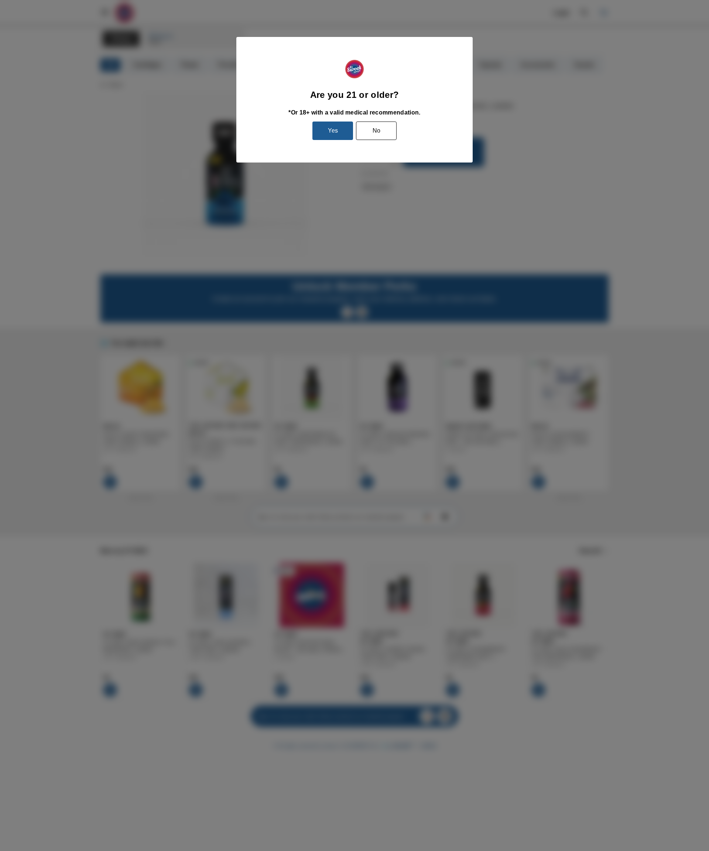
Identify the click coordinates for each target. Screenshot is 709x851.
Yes (333, 130)
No (376, 130)
